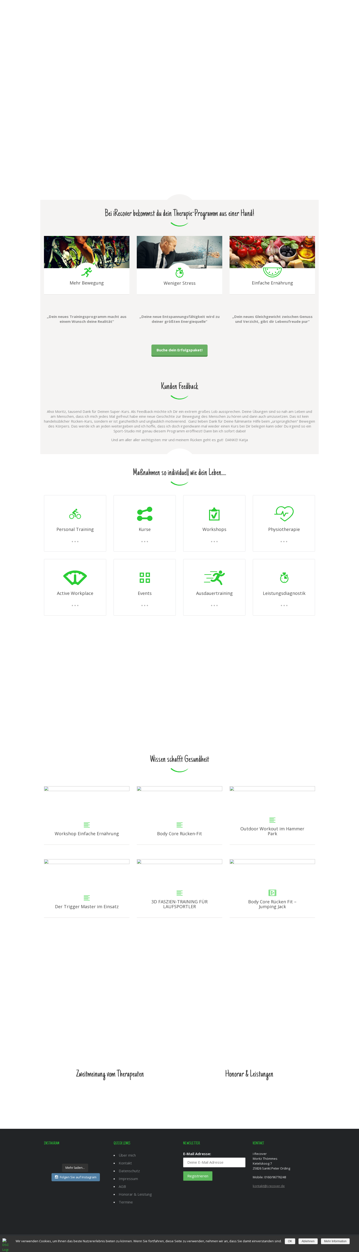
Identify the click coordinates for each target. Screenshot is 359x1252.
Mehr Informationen (110, 1092)
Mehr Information (335, 1241)
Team (219, 11)
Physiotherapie (69, 707)
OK (290, 1241)
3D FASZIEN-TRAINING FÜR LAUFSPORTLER (179, 888)
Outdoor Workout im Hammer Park (272, 815)
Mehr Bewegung (87, 283)
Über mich (197, 11)
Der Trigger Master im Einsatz (86, 888)
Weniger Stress (180, 283)
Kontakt (278, 11)
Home (150, 11)
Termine (126, 1202)
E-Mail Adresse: (197, 1153)
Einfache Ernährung (272, 283)
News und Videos (247, 11)
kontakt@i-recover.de (269, 1186)
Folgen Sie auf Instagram (78, 1177)
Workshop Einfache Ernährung (86, 815)
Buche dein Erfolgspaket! (179, 349)
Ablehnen (308, 1241)
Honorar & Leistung (135, 1194)
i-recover (172, 11)
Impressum (128, 1178)
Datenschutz (129, 1170)
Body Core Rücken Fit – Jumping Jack (272, 888)
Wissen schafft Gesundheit (179, 760)
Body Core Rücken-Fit (179, 815)
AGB (122, 1186)
